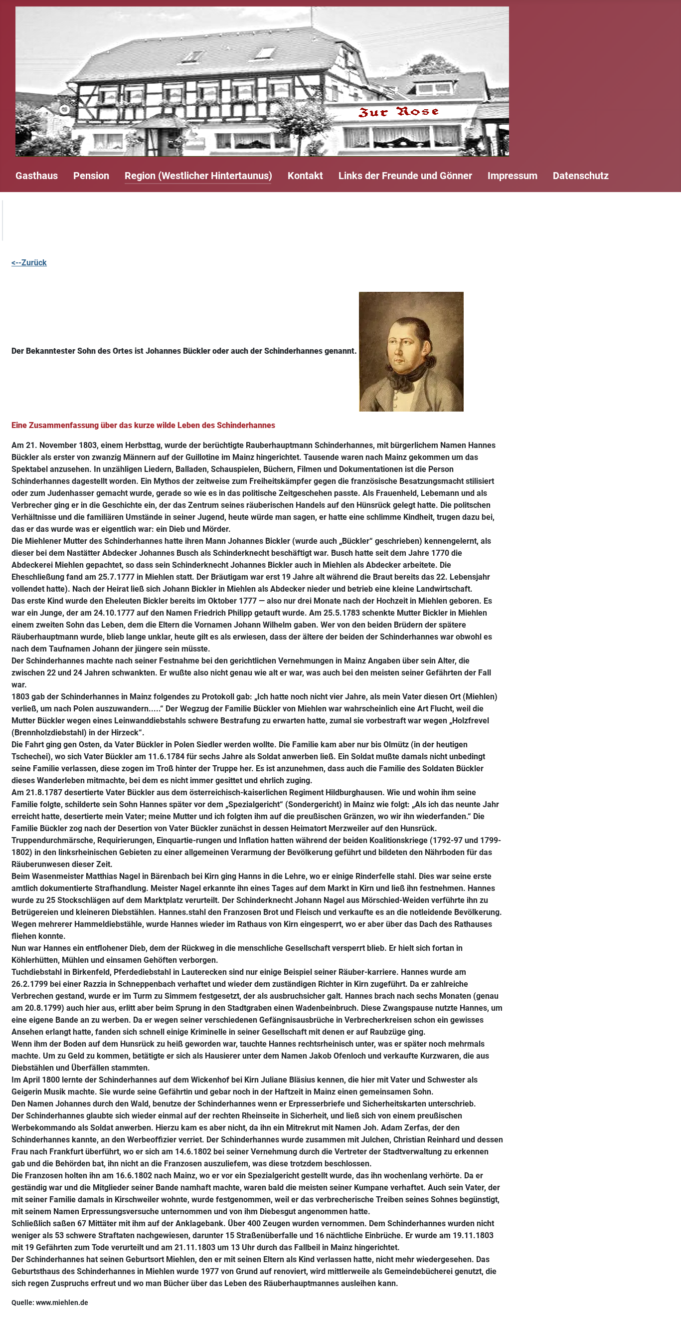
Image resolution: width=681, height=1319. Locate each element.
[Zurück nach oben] (663, 1300)
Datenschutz (581, 176)
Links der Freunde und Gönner (405, 176)
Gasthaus (36, 176)
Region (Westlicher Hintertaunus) (198, 176)
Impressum (512, 176)
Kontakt (305, 176)
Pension (91, 176)
